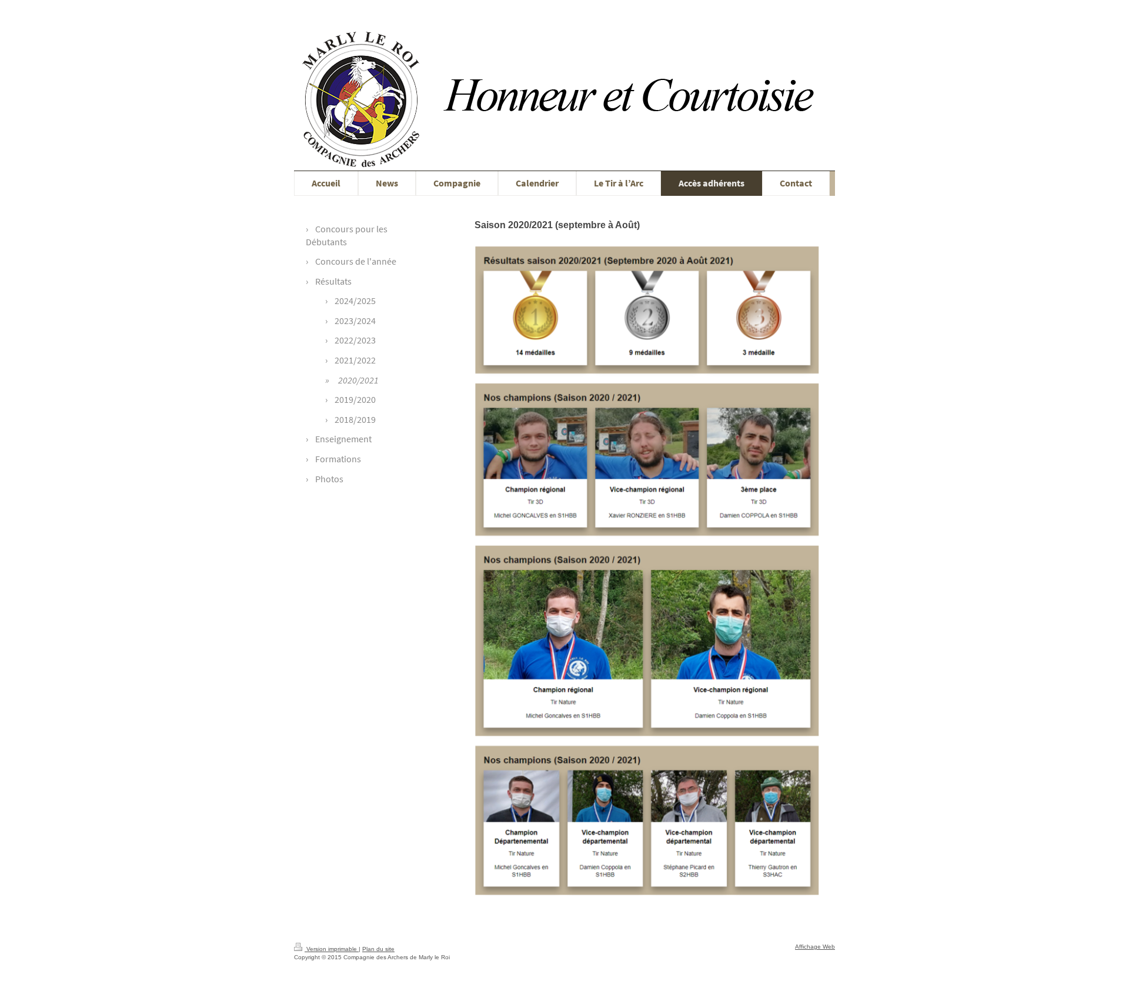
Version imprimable (332, 949)
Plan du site (378, 949)
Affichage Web (815, 946)
